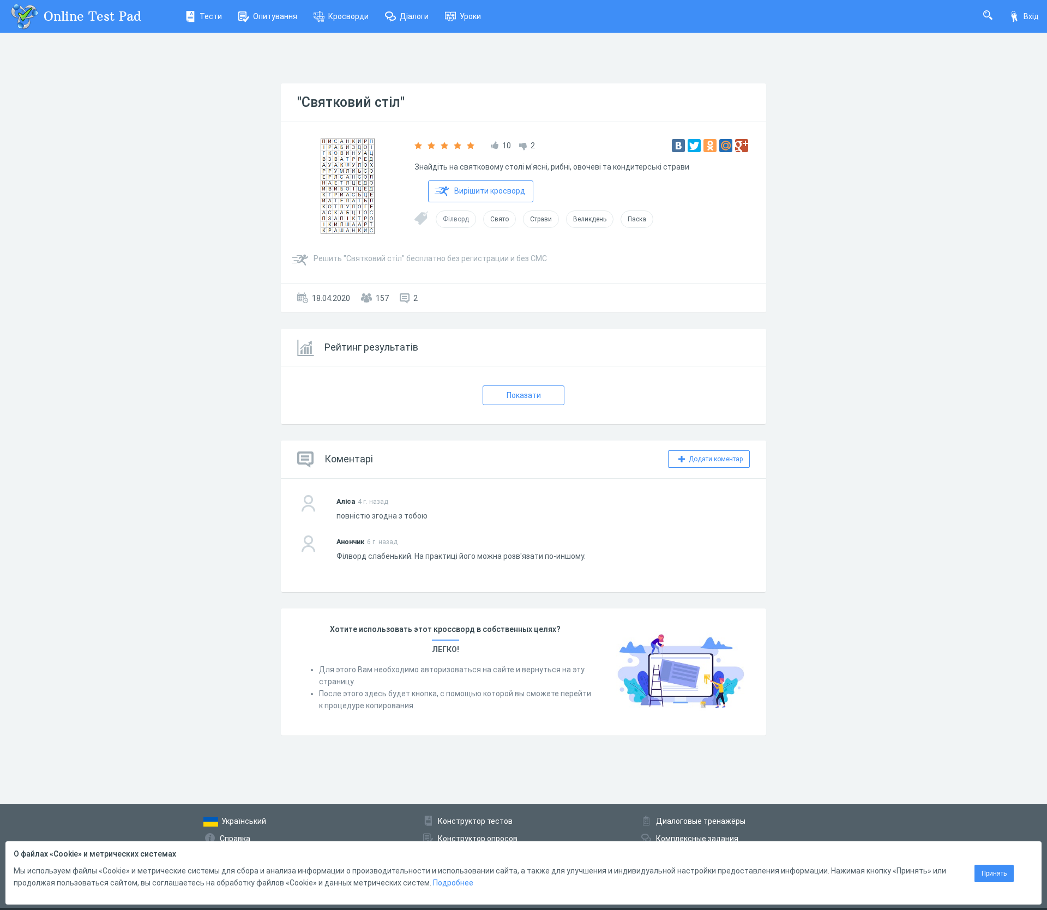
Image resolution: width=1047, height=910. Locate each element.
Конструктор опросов (478, 838)
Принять (994, 873)
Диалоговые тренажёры (700, 821)
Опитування (275, 16)
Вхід (1031, 16)
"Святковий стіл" (351, 102)
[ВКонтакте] (678, 145)
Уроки (470, 16)
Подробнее (453, 882)
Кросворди (348, 16)
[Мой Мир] (725, 145)
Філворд (456, 219)
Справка (235, 838)
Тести (211, 16)
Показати (524, 395)
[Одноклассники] (710, 145)
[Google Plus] (741, 145)
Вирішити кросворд (489, 190)
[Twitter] (694, 145)
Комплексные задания (697, 838)
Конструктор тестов (475, 821)
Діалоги (414, 16)
